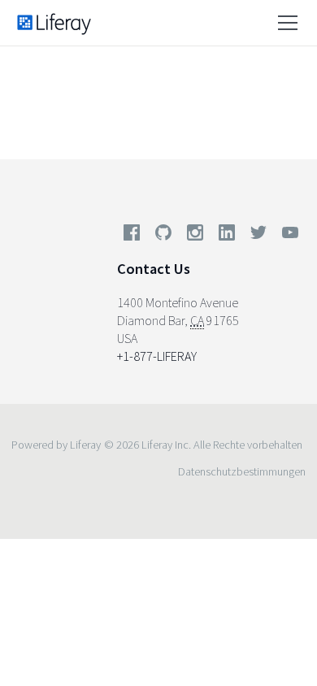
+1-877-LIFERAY (157, 356)
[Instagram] (195, 235)
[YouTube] (287, 235)
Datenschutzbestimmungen (242, 471)
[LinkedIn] (226, 235)
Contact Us (153, 268)
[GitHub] (163, 235)
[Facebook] (131, 235)
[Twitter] (258, 235)
